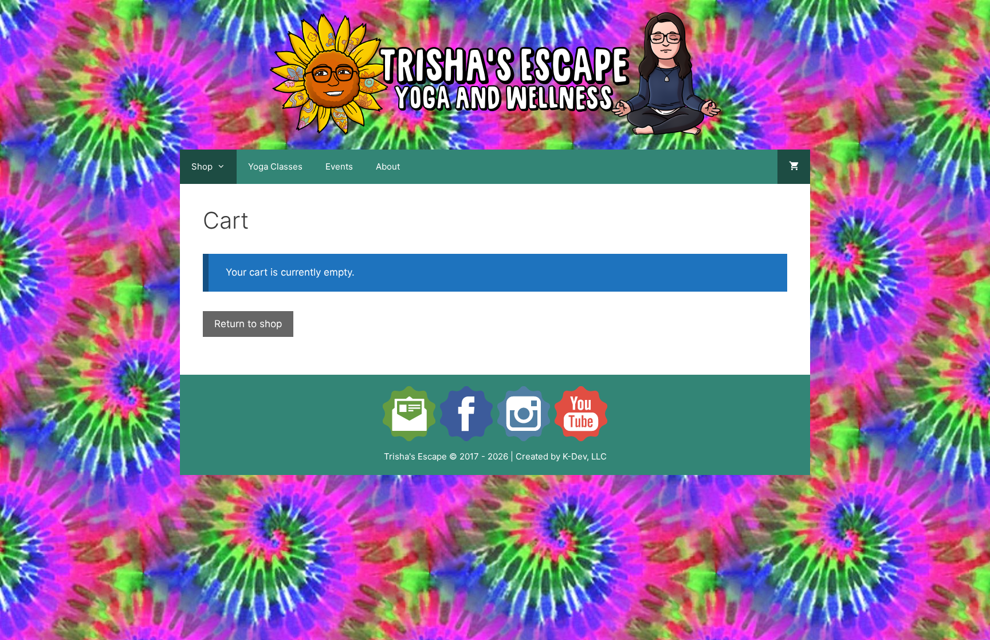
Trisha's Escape (415, 456)
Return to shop (248, 323)
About (388, 166)
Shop (202, 166)
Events (339, 166)
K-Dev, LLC (585, 456)
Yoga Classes (275, 166)
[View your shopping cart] (793, 167)
